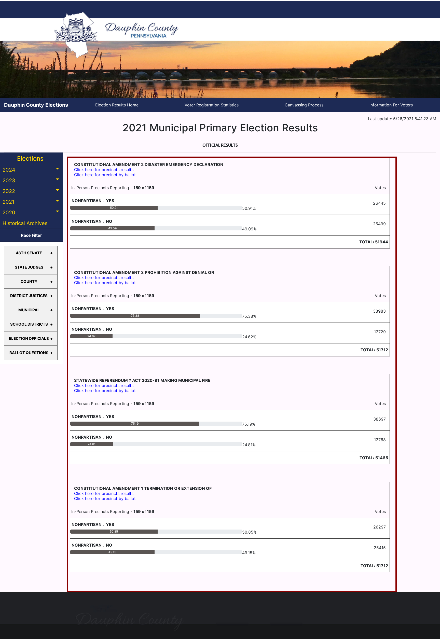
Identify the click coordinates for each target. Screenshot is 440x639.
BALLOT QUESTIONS (28, 352)
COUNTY (29, 281)
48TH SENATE (29, 253)
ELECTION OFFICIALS (29, 338)
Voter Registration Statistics (212, 104)
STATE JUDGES (29, 267)
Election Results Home (117, 104)
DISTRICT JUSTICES (29, 295)
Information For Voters (391, 104)
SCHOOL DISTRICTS (29, 324)
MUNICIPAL (29, 310)
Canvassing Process (304, 104)
